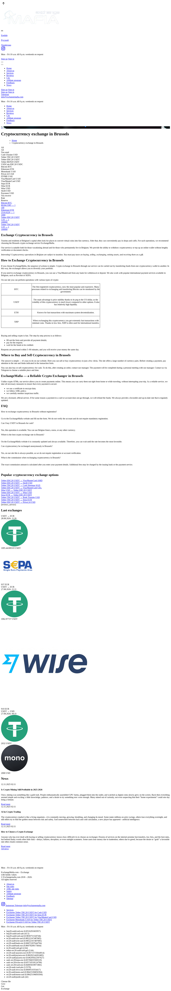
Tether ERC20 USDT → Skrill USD (16, 483)
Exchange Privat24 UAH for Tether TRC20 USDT (28, 922)
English (4, 35)
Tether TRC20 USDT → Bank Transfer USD (20, 497)
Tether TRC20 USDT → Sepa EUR (16, 500)
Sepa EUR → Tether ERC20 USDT (16, 495)
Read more (5, 804)
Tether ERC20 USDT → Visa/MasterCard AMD (21, 480)
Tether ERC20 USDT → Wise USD (16, 492)
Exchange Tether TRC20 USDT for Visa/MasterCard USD (31, 917)
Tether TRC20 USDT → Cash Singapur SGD (20, 485)
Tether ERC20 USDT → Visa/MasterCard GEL (21, 488)
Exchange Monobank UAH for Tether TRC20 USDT (29, 920)
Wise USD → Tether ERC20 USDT (16, 490)
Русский (5, 40)
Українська (6, 45)
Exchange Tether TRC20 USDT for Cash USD (26, 912)
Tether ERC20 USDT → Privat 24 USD (18, 502)
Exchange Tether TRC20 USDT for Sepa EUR (26, 915)
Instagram (10, 905)
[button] (83, 126)
